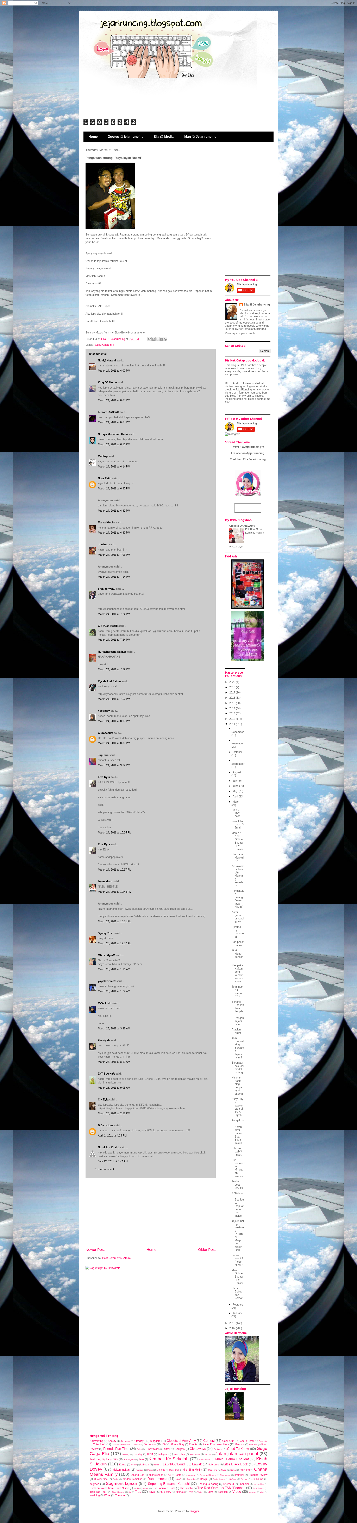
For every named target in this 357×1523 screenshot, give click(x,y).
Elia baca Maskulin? (238, 857)
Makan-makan (121, 1469)
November (237, 743)
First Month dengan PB (237, 955)
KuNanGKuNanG (108, 412)
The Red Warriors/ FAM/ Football (221, 1488)
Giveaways (198, 1449)
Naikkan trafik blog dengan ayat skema (237, 1085)
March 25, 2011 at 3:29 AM (114, 1028)
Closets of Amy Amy (181, 1440)
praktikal (239, 1474)
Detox (137, 1444)
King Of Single (107, 382)
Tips (138, 1491)
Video (236, 1491)
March (236, 801)
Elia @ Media (164, 136)
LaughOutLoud (174, 1464)
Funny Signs (152, 1449)
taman (146, 1488)
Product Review (258, 1474)
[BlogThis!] (153, 339)
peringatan (191, 1475)
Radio (115, 1479)
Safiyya (232, 1479)
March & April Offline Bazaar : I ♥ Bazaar (237, 841)
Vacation (223, 1491)
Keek (141, 1459)
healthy (126, 1454)
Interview (195, 1454)
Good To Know (238, 1449)
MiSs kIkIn (104, 1003)
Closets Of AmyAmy (242, 525)
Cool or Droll (247, 1441)
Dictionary (150, 1444)
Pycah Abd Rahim (109, 681)
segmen (94, 1484)
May (236, 791)
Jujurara (103, 755)
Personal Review (208, 1475)
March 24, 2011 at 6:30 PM (114, 488)
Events (193, 1444)
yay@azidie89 (106, 981)
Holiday (138, 1454)
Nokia (233, 1470)
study (136, 1488)
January (237, 1313)
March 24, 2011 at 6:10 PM (114, 444)
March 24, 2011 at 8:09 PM (114, 721)
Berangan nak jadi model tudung (238, 1067)
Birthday (139, 1440)
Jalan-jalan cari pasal (236, 1453)
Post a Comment (104, 1169)
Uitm (210, 1491)
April (236, 796)
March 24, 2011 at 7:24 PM (114, 614)
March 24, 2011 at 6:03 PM (114, 400)
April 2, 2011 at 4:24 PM (112, 1135)
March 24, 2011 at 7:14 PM (114, 576)
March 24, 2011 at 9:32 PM (114, 765)
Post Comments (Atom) (116, 1258)
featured (253, 1444)
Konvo (122, 1464)
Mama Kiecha (106, 522)
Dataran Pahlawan (121, 1444)
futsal (167, 1449)
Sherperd (228, 1484)
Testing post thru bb (237, 1184)
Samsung (257, 1479)
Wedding (95, 1495)
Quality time (101, 1479)
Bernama (125, 1441)
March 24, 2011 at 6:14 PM (114, 466)
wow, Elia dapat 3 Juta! (238, 824)
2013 (232, 713)
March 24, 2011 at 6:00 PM (114, 370)
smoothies (259, 1484)
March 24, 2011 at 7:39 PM (114, 669)
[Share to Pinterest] (165, 339)
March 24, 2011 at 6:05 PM (114, 422)
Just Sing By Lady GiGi (104, 1459)
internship (179, 1454)
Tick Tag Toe (98, 1491)
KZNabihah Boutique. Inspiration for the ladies (238, 1204)
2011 (232, 724)
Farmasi (239, 1444)
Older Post (207, 1250)
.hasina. (103, 544)
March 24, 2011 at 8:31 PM (114, 743)
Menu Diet (174, 1470)
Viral (262, 1492)
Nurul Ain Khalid (108, 1147)
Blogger (194, 1511)
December (237, 731)
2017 (232, 692)
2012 (232, 718)
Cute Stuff (99, 1444)
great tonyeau (106, 588)
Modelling (212, 1470)
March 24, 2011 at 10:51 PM (115, 921)
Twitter (200, 1492)
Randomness (157, 1479)
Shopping (244, 1484)
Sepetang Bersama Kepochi (169, 1484)
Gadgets (180, 1449)
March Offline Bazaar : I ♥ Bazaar (237, 1277)
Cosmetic (263, 1441)
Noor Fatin (104, 478)
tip (130, 1492)
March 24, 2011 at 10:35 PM (115, 832)
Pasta (178, 1474)
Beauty (112, 1440)
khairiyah (104, 1040)
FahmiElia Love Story (216, 1444)
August (237, 772)
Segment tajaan (121, 1483)
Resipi (203, 1479)
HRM (150, 1454)
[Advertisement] (151, 1213)
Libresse (214, 1464)
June (236, 785)
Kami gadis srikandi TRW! (238, 917)
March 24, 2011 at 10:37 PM (115, 869)
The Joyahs (186, 1488)
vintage (252, 1492)
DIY (164, 1444)
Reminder (191, 1479)
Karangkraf (129, 1459)
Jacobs (208, 1454)
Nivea (223, 1470)
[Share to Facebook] (161, 339)
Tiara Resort (258, 1488)
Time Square (118, 1492)
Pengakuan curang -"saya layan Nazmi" (238, 898)
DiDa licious (105, 1125)
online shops (156, 1474)
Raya (178, 1479)
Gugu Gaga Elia (104, 344)
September (237, 763)
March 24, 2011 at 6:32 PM (114, 510)
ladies (156, 1465)
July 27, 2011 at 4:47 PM (113, 1161)
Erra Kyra (104, 777)
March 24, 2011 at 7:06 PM (114, 554)
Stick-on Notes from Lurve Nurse (109, 1488)
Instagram (163, 1454)
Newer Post (95, 1250)
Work (107, 1495)
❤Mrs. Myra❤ (106, 955)
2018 (232, 687)
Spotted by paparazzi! (238, 931)
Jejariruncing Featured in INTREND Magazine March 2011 (238, 1235)
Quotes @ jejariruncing (126, 136)
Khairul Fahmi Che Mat (232, 1459)
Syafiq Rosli (105, 933)
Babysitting (96, 1440)
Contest (209, 1440)
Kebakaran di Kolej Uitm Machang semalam (238, 876)
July (235, 780)
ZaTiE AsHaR (106, 1073)
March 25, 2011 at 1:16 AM (114, 969)
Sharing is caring (208, 1484)
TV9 (191, 1492)
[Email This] (150, 339)
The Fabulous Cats (163, 1488)
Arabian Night (236, 1031)
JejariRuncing (244, 389)
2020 (232, 682)
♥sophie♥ (104, 710)
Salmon (244, 1479)
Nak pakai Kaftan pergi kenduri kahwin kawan (238, 973)
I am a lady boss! (236, 813)
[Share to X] (157, 339)
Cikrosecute (105, 732)
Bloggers (155, 1440)
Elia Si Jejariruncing (257, 304)
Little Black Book (235, 1464)
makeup (140, 1470)
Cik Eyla (103, 1099)
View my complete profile (240, 333)
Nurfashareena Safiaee (112, 651)
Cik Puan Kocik (108, 625)
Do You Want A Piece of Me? (237, 1260)
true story (166, 1491)
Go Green (218, 1449)
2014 (232, 708)
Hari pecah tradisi (238, 943)
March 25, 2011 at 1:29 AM (114, 991)
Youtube (120, 1495)
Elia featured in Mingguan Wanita (238, 1168)
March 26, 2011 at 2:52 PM (114, 1113)
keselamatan (205, 1459)
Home (93, 136)
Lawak (197, 1464)
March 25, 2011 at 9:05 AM (114, 1087)
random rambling (132, 1479)
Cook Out (228, 1440)
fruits (139, 1449)
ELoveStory (177, 1444)
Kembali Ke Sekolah (169, 1458)
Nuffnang (244, 1469)
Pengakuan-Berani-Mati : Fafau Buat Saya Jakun (238, 1132)
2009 (232, 1328)
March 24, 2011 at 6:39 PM (114, 532)
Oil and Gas (137, 1474)
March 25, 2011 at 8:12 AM (114, 1061)
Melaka (160, 1469)
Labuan (144, 1464)
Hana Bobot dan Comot (237, 1293)
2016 (232, 697)
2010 (232, 1323)
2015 (232, 703)
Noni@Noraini (107, 360)
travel (152, 1491)
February (238, 1304)
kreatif (134, 1465)
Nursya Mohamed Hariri (113, 434)
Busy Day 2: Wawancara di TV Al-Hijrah (237, 1107)
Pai (169, 1475)
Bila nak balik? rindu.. (237, 1151)
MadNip (103, 456)
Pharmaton (225, 1475)
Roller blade (219, 1479)
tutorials (180, 1491)
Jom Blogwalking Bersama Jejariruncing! (238, 1047)
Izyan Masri (105, 881)
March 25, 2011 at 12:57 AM (115, 943)
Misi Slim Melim (192, 1469)
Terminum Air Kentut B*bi (237, 991)
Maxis (150, 1470)
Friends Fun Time (116, 1449)
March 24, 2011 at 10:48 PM (115, 891)
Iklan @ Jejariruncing (200, 136)
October (237, 752)
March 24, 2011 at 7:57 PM (114, 699)
